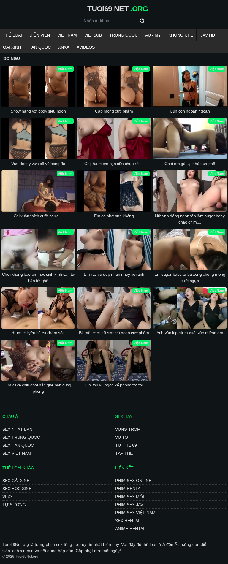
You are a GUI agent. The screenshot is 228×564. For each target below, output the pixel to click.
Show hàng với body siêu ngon (38, 111)
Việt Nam (67, 35)
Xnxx (63, 47)
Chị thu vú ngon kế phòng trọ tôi (114, 385)
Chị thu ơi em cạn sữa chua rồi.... (113, 163)
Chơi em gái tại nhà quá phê (189, 163)
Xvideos (86, 47)
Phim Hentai (128, 488)
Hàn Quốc (39, 47)
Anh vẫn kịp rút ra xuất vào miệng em (189, 332)
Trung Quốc (123, 35)
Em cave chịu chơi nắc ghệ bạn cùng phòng (38, 388)
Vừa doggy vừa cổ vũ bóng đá (38, 163)
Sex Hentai (127, 520)
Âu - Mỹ (153, 35)
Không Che (180, 35)
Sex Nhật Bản (17, 429)
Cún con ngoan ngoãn (190, 111)
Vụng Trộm (128, 429)
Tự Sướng (14, 504)
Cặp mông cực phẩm (114, 111)
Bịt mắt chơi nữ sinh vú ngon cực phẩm (114, 332)
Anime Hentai (129, 528)
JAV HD (208, 35)
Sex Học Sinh (17, 488)
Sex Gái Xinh (16, 480)
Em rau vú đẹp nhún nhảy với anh (114, 274)
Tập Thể (124, 453)
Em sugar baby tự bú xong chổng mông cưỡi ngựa (189, 277)
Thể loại (12, 35)
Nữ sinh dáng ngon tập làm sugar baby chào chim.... (189, 218)
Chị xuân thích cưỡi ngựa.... (38, 215)
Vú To (121, 437)
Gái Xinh (12, 47)
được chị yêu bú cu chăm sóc (38, 332)
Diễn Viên (39, 35)
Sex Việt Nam (16, 453)
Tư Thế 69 (126, 445)
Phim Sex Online (133, 480)
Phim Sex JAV (129, 504)
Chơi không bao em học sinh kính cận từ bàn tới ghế (38, 277)
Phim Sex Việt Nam (135, 512)
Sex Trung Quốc (21, 437)
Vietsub (93, 35)
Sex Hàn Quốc (18, 445)
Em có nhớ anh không (114, 215)
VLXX (7, 496)
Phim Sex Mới (129, 496)
